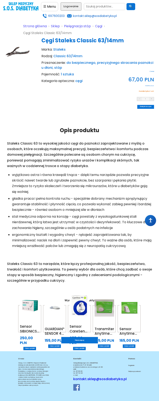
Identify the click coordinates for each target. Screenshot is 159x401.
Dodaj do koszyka (145, 106)
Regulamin (131, 365)
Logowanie (71, 6)
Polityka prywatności (134, 371)
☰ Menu (49, 6)
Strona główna (35, 26)
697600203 (56, 16)
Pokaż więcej (79, 340)
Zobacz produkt (30, 348)
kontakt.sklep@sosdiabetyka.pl (95, 16)
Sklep (55, 26)
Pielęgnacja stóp (77, 26)
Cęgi (98, 26)
